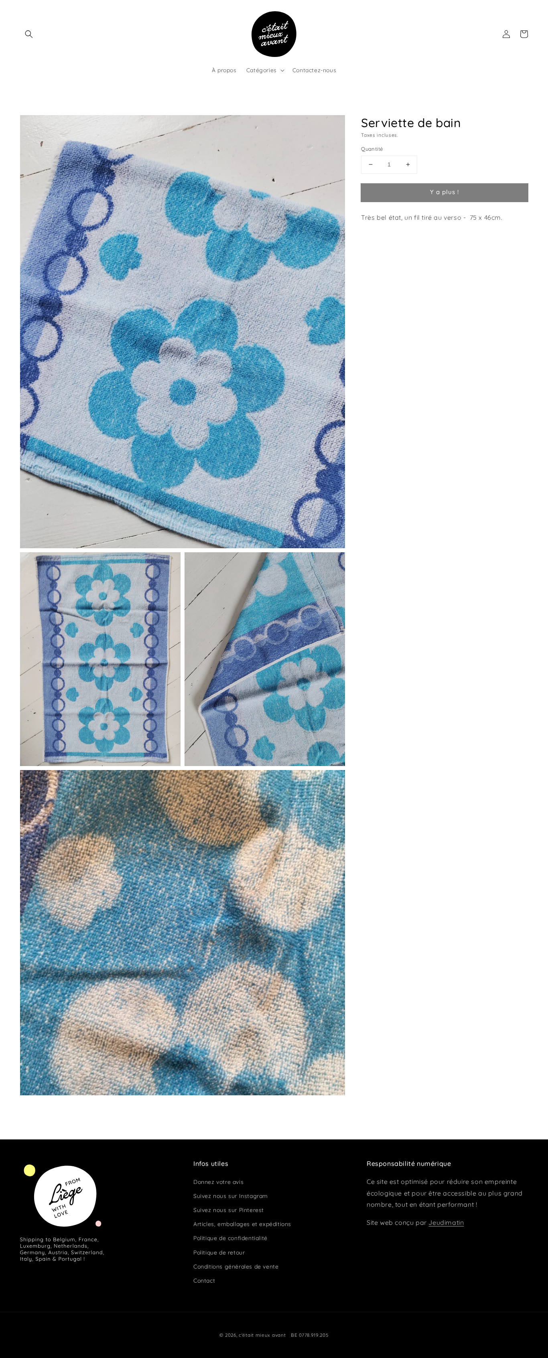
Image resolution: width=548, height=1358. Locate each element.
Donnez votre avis (218, 1182)
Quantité (372, 149)
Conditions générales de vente (235, 1266)
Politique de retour (219, 1252)
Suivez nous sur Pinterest (228, 1210)
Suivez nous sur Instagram (230, 1196)
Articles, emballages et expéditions (242, 1224)
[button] (29, 34)
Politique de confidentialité (230, 1238)
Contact (204, 1280)
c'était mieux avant (262, 1335)
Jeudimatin (446, 1222)
